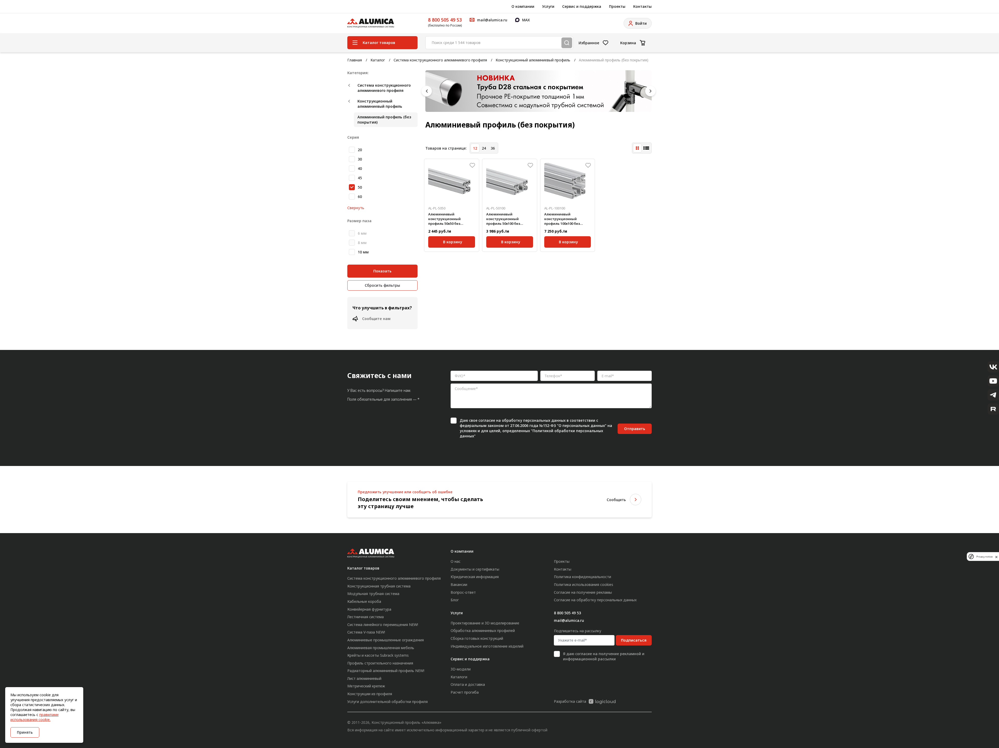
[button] (426, 91)
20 (360, 149)
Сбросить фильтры (382, 285)
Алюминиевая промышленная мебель (380, 647)
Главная (354, 59)
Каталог (377, 59)
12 (475, 148)
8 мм (362, 242)
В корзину (452, 241)
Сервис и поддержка (581, 6)
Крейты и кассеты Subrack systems (378, 655)
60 (360, 196)
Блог (455, 599)
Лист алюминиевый (364, 678)
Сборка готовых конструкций (477, 638)
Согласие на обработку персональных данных (595, 599)
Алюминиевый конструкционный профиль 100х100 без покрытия (562, 219)
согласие (486, 420)
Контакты (642, 6)
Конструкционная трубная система (379, 586)
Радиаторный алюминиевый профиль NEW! (385, 670)
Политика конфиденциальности (582, 576)
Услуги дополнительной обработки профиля (387, 701)
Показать (382, 270)
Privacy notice (984, 556)
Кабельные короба (364, 601)
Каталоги (459, 676)
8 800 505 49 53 (445, 20)
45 (360, 177)
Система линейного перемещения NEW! (382, 624)
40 (360, 168)
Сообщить (616, 499)
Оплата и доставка (468, 684)
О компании (522, 6)
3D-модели (461, 669)
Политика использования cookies (583, 584)
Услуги (548, 6)
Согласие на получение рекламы (583, 592)
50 (360, 187)
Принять (25, 732)
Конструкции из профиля (369, 693)
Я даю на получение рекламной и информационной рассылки (603, 656)
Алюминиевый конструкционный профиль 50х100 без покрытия (503, 219)
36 (493, 148)
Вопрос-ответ (463, 592)
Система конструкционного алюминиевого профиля (440, 59)
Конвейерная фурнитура (369, 609)
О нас (455, 561)
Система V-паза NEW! (366, 632)
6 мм (362, 233)
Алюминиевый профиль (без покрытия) (384, 119)
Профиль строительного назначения (380, 663)
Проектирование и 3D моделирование (485, 623)
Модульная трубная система (373, 593)
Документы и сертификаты (475, 569)
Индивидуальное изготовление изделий (487, 646)
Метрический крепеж (366, 685)
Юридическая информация (475, 576)
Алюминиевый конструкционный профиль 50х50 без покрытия (444, 219)
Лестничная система (365, 616)
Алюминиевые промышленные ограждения (385, 639)
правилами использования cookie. (34, 717)
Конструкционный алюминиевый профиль (533, 59)
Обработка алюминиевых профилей (483, 630)
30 (360, 159)
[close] (996, 556)
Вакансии (459, 584)
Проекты (617, 6)
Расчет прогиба (465, 692)
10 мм (363, 252)
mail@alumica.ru (569, 620)
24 (484, 148)
